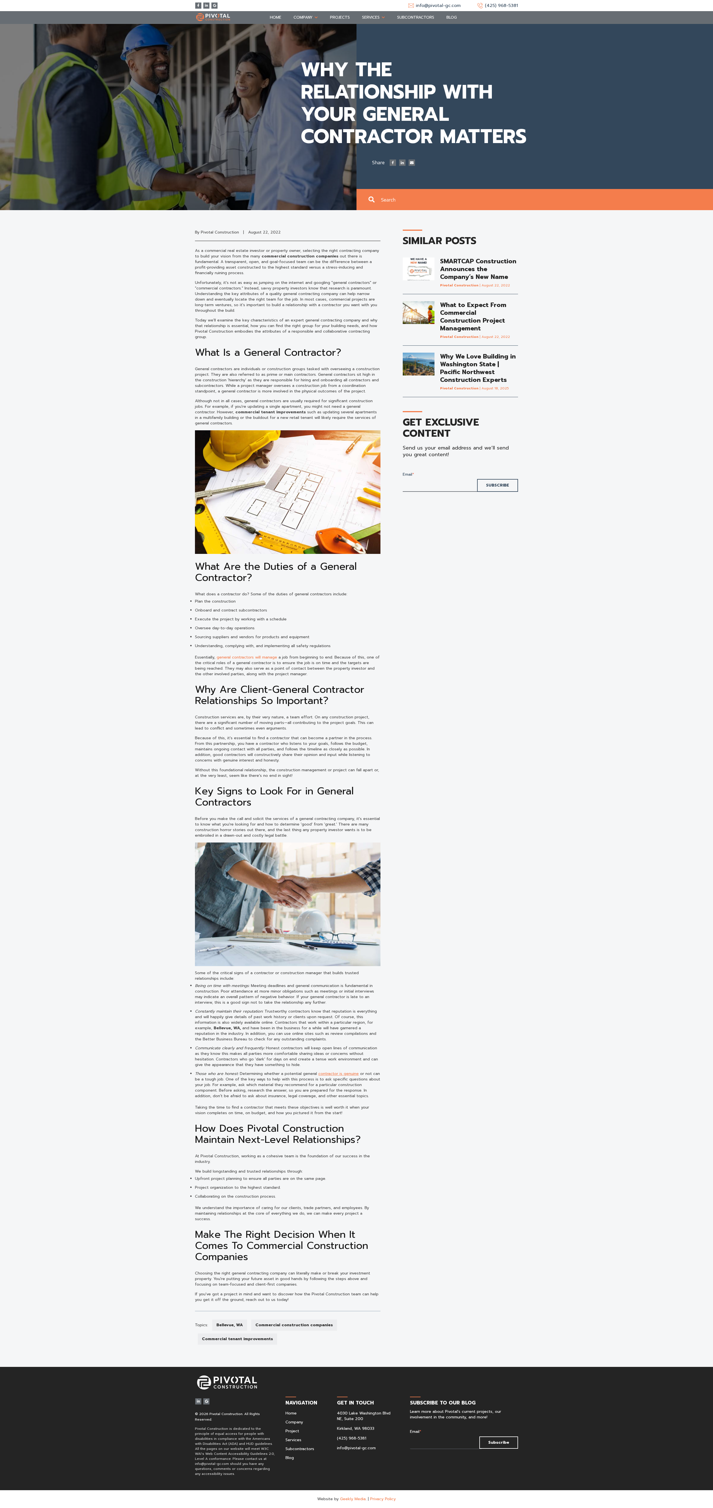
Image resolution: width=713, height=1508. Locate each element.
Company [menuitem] (303, 17)
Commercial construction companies (294, 1325)
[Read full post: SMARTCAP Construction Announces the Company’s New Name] (418, 272)
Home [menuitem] (275, 17)
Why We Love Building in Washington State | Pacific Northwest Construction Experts (478, 368)
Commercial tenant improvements (237, 1339)
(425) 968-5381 (351, 1438)
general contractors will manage (247, 657)
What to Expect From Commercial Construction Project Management (473, 316)
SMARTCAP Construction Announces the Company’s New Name (478, 269)
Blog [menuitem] (451, 17)
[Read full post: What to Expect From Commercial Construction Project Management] (418, 320)
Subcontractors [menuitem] (415, 17)
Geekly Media (353, 1499)
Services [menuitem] (371, 17)
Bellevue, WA (229, 1325)
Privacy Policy (383, 1499)
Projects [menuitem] (340, 17)
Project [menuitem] (292, 1431)
